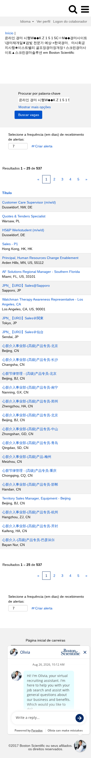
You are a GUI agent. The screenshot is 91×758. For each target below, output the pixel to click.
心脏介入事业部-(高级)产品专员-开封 (30, 526)
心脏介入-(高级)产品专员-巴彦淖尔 (28, 540)
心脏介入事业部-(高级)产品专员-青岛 (30, 443)
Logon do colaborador (70, 21)
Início (9, 33)
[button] (85, 9)
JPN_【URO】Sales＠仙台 (22, 332)
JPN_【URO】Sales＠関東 (22, 318)
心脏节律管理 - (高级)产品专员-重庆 (29, 471)
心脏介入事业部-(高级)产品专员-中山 (30, 429)
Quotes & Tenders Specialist (23, 216)
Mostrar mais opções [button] (34, 107)
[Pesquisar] (73, 9)
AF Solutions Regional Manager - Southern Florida (41, 272)
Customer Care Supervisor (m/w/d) (29, 202)
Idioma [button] (26, 21)
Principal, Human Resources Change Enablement (40, 258)
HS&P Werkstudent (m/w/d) (23, 230)
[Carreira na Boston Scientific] (17, 9)
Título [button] (7, 193)
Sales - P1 (10, 244)
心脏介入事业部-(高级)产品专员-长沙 (30, 360)
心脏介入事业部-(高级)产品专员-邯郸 (30, 484)
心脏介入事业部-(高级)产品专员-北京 (30, 346)
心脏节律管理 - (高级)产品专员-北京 (29, 373)
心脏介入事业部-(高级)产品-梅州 (26, 457)
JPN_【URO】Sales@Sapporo (26, 285)
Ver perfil (43, 21)
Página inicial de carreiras (45, 640)
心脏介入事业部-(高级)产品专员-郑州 (30, 401)
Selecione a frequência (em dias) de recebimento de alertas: (46, 137)
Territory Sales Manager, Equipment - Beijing (36, 498)
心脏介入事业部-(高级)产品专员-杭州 (30, 512)
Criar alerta (43, 146)
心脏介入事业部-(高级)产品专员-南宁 (30, 387)
